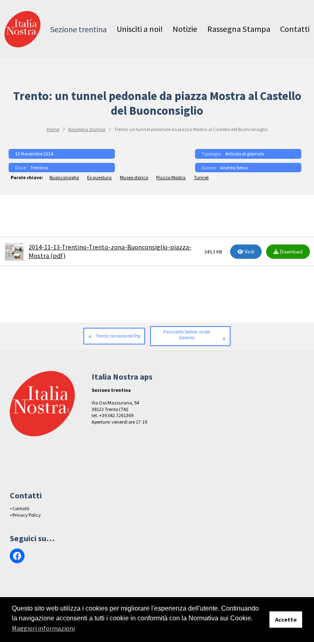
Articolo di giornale (244, 154)
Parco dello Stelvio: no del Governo (186, 335)
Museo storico (134, 177)
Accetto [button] (286, 619)
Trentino (39, 167)
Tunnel (201, 177)
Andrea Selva (234, 167)
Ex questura (99, 177)
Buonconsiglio (64, 177)
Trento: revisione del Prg (118, 336)
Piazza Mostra (171, 177)
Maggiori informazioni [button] (43, 628)
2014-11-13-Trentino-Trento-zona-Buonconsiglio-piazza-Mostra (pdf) (110, 251)
